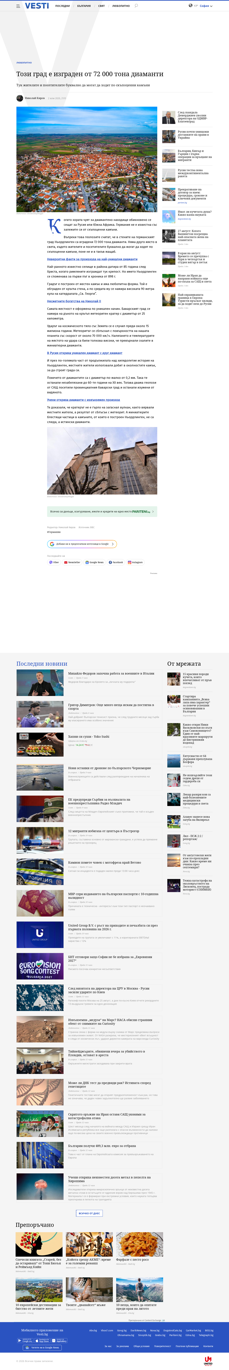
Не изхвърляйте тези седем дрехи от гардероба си (197, 778)
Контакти (208, 1346)
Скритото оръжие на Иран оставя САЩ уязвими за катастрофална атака (107, 1116)
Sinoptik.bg (144, 1335)
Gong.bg (122, 1330)
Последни (62, 6)
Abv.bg (93, 1330)
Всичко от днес (89, 1213)
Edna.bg (190, 1335)
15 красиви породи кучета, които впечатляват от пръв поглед (197, 678)
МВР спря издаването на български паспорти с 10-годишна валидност (113, 896)
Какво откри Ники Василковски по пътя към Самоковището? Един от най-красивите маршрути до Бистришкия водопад (198, 734)
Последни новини (41, 663)
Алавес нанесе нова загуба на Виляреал (196, 818)
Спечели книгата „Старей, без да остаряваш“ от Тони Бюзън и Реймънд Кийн (38, 1263)
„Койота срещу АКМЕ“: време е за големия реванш (88, 1261)
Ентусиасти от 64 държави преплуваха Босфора (197, 759)
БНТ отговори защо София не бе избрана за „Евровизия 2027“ (110, 959)
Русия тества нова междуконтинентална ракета (193, 173)
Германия (54, 532)
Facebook (118, 562)
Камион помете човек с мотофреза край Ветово (104, 862)
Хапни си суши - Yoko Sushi (88, 736)
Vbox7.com (107, 1330)
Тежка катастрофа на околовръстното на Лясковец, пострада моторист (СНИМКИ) (197, 885)
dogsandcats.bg (184, 219)
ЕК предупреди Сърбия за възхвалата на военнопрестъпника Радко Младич (99, 801)
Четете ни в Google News (45, 1347)
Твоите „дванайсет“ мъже (86, 1305)
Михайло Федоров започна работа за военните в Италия (111, 673)
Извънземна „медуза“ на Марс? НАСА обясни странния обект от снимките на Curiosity (110, 1022)
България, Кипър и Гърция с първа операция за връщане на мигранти (195, 155)
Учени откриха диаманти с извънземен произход (83, 400)
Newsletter (74, 562)
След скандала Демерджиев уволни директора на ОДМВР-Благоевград (192, 117)
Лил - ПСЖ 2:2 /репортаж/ (193, 837)
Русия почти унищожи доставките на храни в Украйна (193, 134)
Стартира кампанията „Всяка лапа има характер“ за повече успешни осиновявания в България (196, 703)
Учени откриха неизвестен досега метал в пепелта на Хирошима (109, 1179)
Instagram (137, 562)
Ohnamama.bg (126, 1335)
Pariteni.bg (175, 1335)
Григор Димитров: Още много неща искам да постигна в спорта (111, 707)
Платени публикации (187, 1346)
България (84, 6)
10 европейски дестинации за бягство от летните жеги (38, 1306)
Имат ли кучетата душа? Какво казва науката (195, 213)
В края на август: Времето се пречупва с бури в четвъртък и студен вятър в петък (193, 257)
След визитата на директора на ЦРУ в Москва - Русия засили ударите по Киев (108, 990)
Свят (101, 6)
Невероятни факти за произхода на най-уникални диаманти (92, 259)
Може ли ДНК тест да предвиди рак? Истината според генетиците (109, 1084)
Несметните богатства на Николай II (74, 301)
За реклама (122, 1346)
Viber (56, 562)
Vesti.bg (37, 6)
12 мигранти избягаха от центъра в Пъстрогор (103, 831)
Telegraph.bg (206, 1335)
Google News (97, 562)
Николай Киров (35, 98)
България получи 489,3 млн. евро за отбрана (102, 1146)
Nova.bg (154, 1330)
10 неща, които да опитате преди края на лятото (136, 1306)
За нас (108, 1346)
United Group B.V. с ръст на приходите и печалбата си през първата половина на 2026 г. (113, 927)
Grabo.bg (160, 1335)
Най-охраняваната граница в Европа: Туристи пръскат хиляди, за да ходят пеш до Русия (195, 299)
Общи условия (142, 1346)
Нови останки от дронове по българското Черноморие (109, 768)
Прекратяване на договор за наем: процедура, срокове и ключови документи (192, 194)
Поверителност (162, 1346)
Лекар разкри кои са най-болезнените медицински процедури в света (197, 799)
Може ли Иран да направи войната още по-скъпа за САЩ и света (195, 278)
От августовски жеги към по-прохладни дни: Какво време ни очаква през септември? (197, 861)
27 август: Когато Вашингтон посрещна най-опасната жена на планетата (193, 235)
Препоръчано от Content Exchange (145, 1320)
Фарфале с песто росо (132, 1259)
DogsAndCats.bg (172, 1330)
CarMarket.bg (193, 1330)
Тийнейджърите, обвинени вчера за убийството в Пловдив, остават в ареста (106, 1053)
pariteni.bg (182, 202)
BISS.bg (209, 1330)
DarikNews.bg (138, 1330)
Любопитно (121, 6)
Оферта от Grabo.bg (77, 741)
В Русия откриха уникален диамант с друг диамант (84, 353)
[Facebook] (213, 1350)
